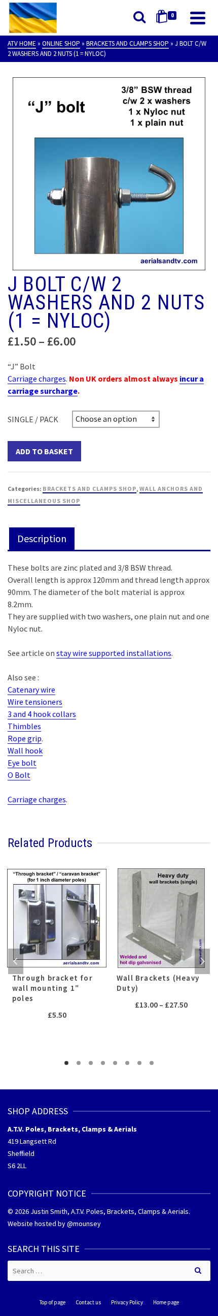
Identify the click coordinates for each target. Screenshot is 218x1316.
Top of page (52, 1302)
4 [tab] (103, 1063)
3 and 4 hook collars (42, 714)
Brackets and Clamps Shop (89, 488)
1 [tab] (66, 1063)
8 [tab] (152, 1063)
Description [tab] (41, 538)
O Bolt (19, 775)
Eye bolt (22, 763)
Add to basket (44, 451)
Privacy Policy (127, 1302)
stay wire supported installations (113, 653)
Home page (166, 1302)
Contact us (88, 1302)
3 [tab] (91, 1063)
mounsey (87, 1223)
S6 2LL (17, 1165)
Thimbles (24, 726)
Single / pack (33, 419)
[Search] (139, 18)
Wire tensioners (35, 702)
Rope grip (25, 738)
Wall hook (25, 750)
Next (202, 961)
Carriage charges (37, 378)
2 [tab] (79, 1063)
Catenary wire (31, 689)
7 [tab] (139, 1063)
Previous (15, 961)
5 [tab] (115, 1063)
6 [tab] (127, 1063)
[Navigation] (197, 18)
